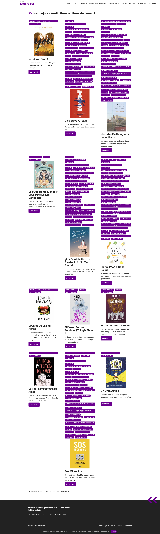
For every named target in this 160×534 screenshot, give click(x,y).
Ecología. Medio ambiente (75, 37)
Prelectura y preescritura (83, 78)
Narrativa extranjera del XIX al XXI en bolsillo (116, 74)
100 (57, 491)
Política (69, 78)
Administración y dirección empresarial (116, 21)
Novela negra (114, 3)
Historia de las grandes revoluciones (115, 50)
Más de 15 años (35, 24)
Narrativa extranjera (73, 58)
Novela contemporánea (97, 3)
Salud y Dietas (125, 236)
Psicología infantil (118, 95)
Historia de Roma (72, 48)
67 (51, 491)
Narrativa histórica (73, 61)
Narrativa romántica (73, 64)
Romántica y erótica (73, 86)
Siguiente (64, 491)
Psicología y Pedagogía (83, 81)
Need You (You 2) (39, 59)
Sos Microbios (73, 471)
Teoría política (87, 86)
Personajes (70, 69)
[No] (158, 531)
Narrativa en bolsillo (80, 56)
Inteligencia (70, 53)
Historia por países (86, 48)
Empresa (105, 45)
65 (44, 491)
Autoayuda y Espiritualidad (75, 24)
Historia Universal (72, 50)
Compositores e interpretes (75, 34)
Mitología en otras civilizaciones (114, 58)
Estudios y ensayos (72, 40)
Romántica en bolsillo (74, 84)
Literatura (142, 3)
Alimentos (121, 24)
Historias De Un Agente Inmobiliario (115, 136)
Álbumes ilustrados (109, 24)
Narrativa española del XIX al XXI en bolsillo (116, 67)
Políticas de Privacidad (124, 526)
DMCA (113, 526)
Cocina (126, 40)
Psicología (69, 81)
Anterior (32, 491)
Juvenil (75, 3)
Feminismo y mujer (108, 48)
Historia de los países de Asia (76, 45)
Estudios (125, 45)
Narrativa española (109, 64)
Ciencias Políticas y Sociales (84, 32)
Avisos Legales (104, 526)
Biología (69, 369)
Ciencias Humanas (116, 37)
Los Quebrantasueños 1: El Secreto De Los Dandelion (43, 194)
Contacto (152, 3)
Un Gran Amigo (110, 390)
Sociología (124, 97)
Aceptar (114, 531)
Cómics (124, 3)
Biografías (69, 26)
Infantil (84, 3)
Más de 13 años (35, 159)
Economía (89, 37)
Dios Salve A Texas (76, 120)
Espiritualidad (115, 45)
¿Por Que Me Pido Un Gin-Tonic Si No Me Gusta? (77, 262)
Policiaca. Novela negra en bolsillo (78, 76)
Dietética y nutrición (116, 178)
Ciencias (69, 32)
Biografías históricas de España (77, 29)
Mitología (115, 56)
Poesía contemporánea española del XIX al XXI (80, 72)
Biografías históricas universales (114, 34)
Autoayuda (69, 21)
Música (68, 56)
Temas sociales (107, 355)
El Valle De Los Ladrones (115, 325)
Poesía (78, 69)
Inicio (68, 3)
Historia (132, 3)
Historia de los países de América (77, 42)
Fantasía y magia (35, 157)
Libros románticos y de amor (47, 21)
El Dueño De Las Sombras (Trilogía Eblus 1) (79, 330)
